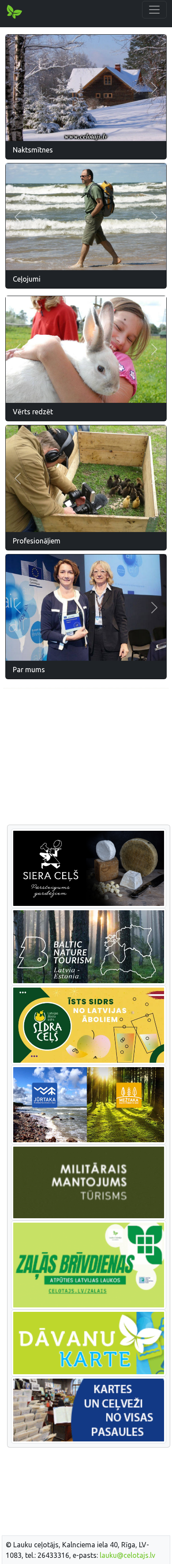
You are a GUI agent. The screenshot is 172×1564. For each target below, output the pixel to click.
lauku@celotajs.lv (127, 1555)
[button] (18, 88)
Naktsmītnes (33, 150)
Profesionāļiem (36, 541)
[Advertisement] (86, 756)
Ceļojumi (27, 279)
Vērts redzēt (33, 412)
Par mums (29, 669)
